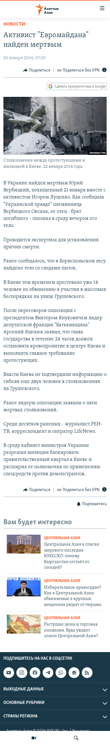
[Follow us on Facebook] (35, 672)
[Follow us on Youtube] (8, 672)
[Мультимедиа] (33, 738)
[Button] (36, 70)
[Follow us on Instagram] (21, 672)
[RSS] (87, 672)
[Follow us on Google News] (74, 672)
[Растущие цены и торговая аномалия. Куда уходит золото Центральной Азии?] (24, 624)
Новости (14, 24)
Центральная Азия (62, 538)
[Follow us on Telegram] (48, 672)
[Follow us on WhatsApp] (61, 672)
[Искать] (76, 738)
